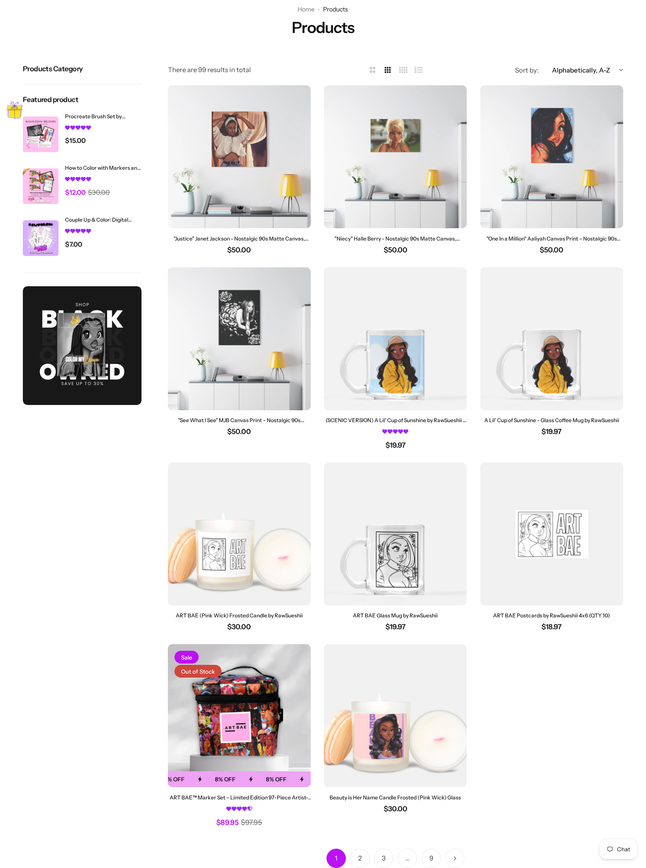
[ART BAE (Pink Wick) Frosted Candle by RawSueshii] (239, 534)
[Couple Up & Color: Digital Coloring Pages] (40, 238)
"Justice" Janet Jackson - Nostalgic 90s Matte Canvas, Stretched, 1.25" (239, 238)
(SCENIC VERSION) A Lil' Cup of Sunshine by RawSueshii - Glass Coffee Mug (395, 420)
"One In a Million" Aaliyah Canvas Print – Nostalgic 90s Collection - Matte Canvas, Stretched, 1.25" (551, 238)
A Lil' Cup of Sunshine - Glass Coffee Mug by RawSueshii (551, 420)
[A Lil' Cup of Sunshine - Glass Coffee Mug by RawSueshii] (551, 338)
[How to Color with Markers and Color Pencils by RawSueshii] (40, 186)
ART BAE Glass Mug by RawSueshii (395, 615)
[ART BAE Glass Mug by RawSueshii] (395, 534)
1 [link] (336, 858)
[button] (78, 127)
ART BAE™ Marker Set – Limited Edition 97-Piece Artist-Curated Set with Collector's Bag (239, 797)
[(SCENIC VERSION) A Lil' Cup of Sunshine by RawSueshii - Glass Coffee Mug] (395, 338)
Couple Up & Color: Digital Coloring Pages (96, 219)
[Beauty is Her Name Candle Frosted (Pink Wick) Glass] (395, 715)
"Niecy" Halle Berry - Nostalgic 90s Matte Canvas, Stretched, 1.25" (395, 238)
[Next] (455, 858)
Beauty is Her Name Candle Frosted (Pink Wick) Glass (395, 797)
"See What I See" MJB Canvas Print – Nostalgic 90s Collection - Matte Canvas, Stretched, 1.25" (239, 420)
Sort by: (527, 70)
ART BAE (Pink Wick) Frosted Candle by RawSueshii (239, 615)
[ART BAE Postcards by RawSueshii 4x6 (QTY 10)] (551, 534)
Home (306, 9)
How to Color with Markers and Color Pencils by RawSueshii (102, 168)
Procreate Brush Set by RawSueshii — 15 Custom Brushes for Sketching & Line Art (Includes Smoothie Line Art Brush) (100, 116)
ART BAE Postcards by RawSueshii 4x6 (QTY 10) (551, 615)
